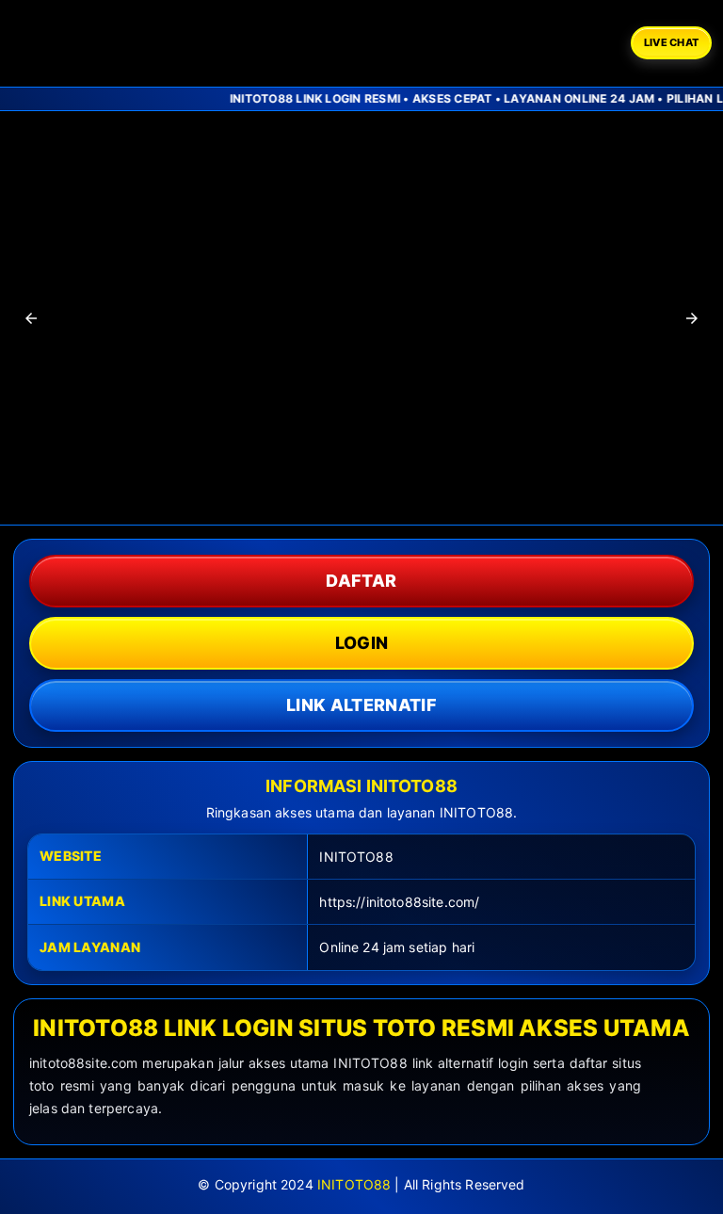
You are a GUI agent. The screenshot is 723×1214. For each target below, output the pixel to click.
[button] (31, 318)
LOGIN (362, 643)
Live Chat (671, 42)
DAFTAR (361, 581)
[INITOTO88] (119, 43)
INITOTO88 (354, 1184)
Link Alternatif (361, 705)
